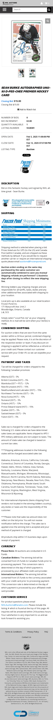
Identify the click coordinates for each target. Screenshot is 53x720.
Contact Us (26, 637)
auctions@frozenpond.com (33, 261)
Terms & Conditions (13, 632)
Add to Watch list (27, 109)
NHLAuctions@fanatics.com (14, 605)
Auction (30, 149)
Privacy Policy (33, 632)
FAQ (46, 632)
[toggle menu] (4, 9)
